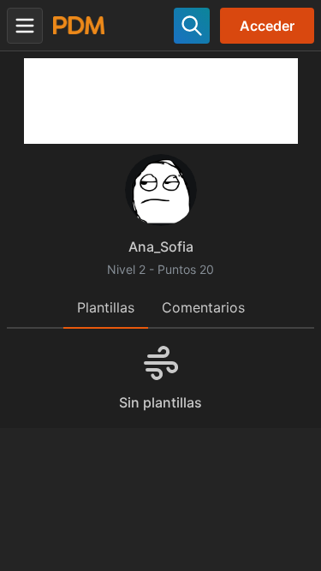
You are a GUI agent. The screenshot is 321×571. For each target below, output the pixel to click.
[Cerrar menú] (25, 26)
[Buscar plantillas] (192, 26)
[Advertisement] (161, 101)
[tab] (105, 308)
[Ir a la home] (78, 25)
